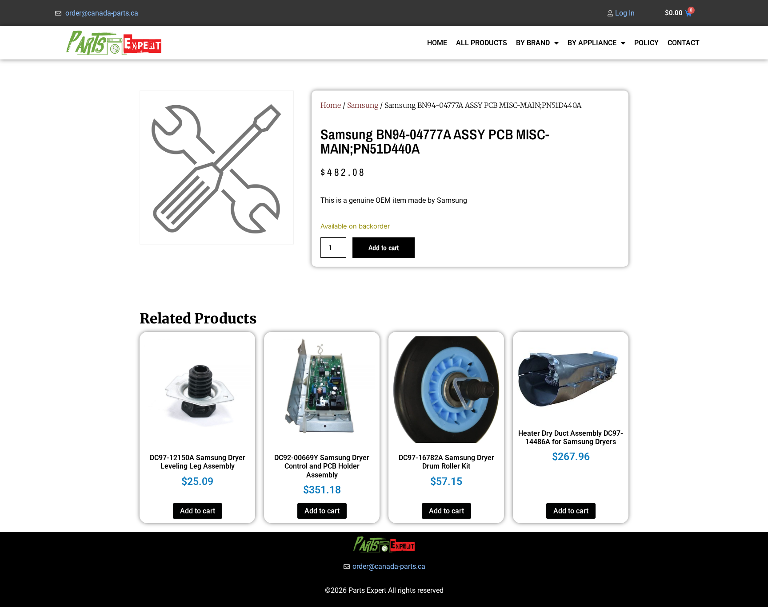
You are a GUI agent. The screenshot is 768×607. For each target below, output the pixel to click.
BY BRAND (533, 43)
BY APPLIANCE (592, 43)
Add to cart (383, 247)
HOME (437, 43)
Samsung (362, 105)
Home (330, 105)
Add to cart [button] (197, 511)
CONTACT (684, 43)
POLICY (646, 43)
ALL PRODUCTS (481, 43)
